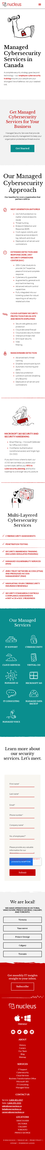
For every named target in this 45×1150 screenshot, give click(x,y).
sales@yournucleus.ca (12, 1106)
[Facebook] (13, 1032)
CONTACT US (23, 1094)
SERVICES (22, 1064)
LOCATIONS (22, 1117)
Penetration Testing (17, 544)
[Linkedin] (32, 1032)
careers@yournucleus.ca (13, 1112)
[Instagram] (26, 1032)
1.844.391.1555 (14, 1103)
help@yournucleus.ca (11, 1109)
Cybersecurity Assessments (21, 536)
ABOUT (22, 1039)
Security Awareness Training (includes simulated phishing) (22, 552)
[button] (40, 4)
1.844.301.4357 (16, 1100)
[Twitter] (19, 1032)
